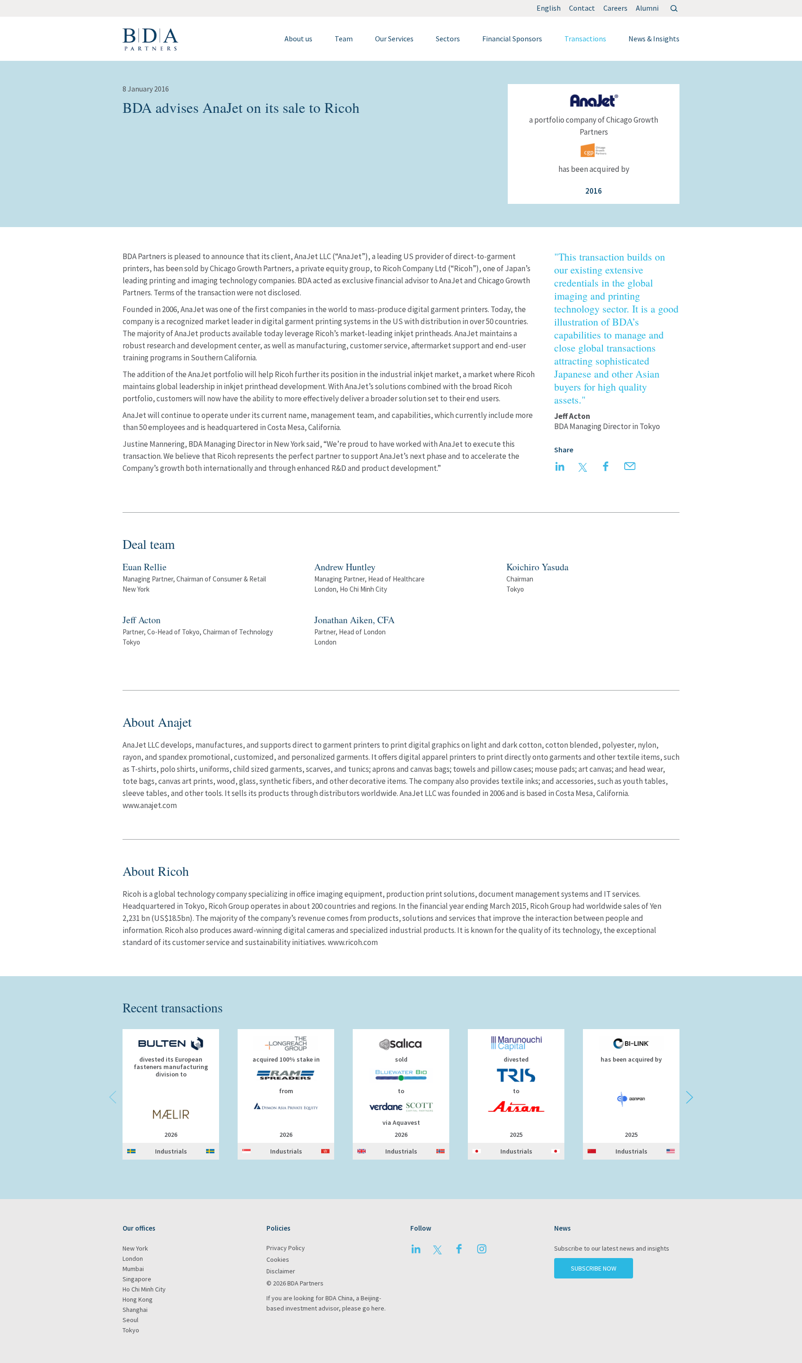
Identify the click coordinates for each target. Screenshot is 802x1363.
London (133, 1258)
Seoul (130, 1320)
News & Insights (653, 38)
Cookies (277, 1259)
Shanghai (135, 1309)
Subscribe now (593, 1268)
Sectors (448, 38)
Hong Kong (138, 1299)
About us (298, 38)
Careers (615, 8)
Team (344, 38)
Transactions (585, 38)
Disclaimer (280, 1271)
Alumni (647, 8)
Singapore (137, 1279)
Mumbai (133, 1269)
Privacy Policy (285, 1248)
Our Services (394, 38)
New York (135, 1248)
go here (373, 1308)
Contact (582, 8)
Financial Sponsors (512, 38)
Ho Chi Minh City (144, 1289)
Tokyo (131, 1330)
